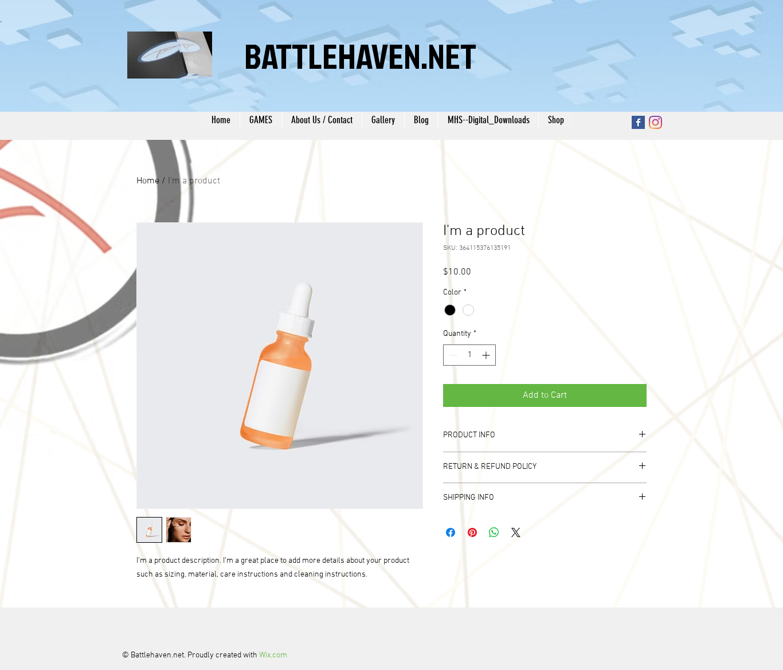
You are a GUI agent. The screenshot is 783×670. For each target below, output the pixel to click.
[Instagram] (655, 122)
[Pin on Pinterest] (472, 532)
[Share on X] (516, 532)
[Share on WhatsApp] (494, 532)
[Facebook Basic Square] (638, 122)
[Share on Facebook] (450, 532)
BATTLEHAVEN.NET (360, 56)
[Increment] (487, 355)
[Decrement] (452, 355)
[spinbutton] (469, 355)
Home (147, 181)
